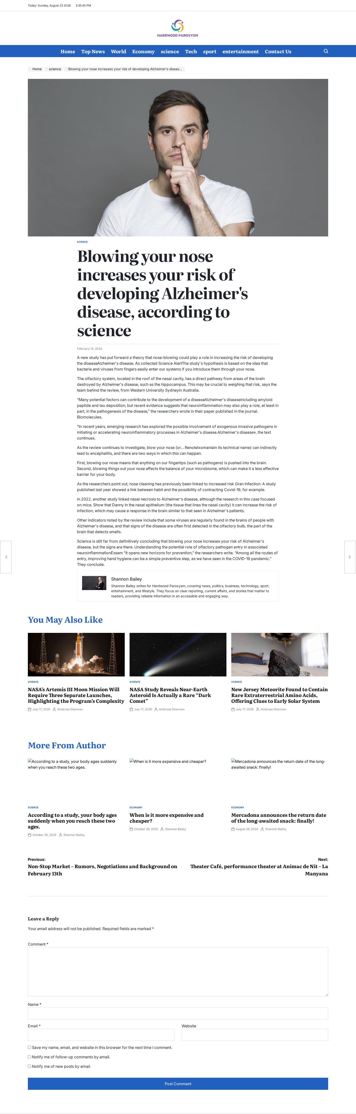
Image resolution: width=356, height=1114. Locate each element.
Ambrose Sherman (70, 709)
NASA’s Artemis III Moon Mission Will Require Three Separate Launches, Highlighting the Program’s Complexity (76, 694)
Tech (191, 51)
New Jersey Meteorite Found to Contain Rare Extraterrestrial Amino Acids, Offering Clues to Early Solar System (279, 694)
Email (34, 1025)
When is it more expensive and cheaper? (167, 817)
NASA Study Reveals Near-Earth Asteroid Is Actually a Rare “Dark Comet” (170, 694)
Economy (143, 51)
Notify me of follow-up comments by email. (71, 1056)
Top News (93, 51)
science (170, 51)
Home (68, 51)
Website (189, 1025)
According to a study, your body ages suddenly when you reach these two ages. (72, 820)
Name (34, 1004)
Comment (38, 944)
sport (210, 51)
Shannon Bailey (74, 835)
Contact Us (278, 51)
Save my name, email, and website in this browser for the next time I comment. (102, 1047)
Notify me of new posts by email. (61, 1066)
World (118, 51)
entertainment (241, 51)
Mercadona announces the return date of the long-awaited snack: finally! (278, 817)
